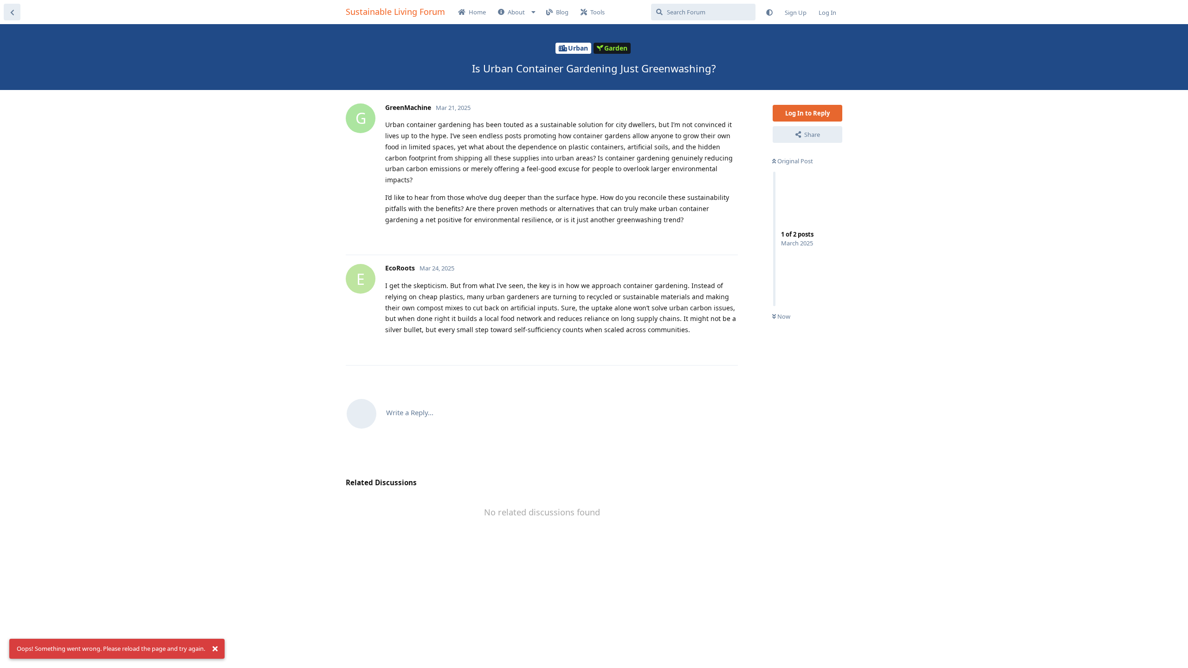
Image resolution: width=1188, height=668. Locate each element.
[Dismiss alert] (215, 649)
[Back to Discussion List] (12, 12)
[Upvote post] (698, 238)
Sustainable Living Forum (395, 11)
